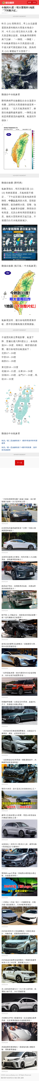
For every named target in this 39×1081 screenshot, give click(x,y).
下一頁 (19, 463)
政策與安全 (10, 1078)
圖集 (34, 2)
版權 (22, 1078)
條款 (15, 1078)
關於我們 (4, 1078)
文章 (29, 2)
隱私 (19, 1078)
